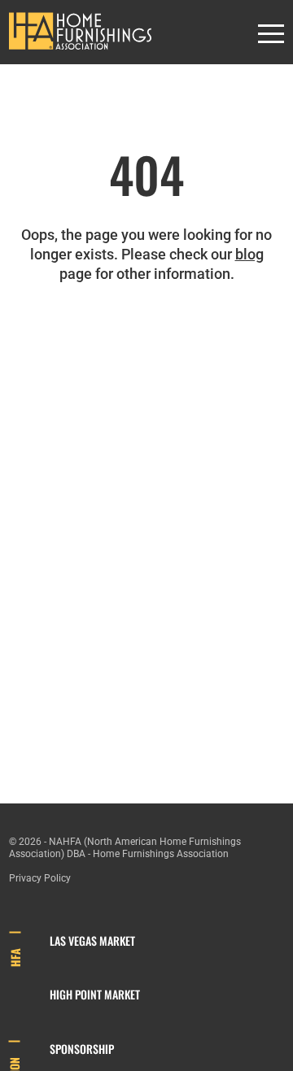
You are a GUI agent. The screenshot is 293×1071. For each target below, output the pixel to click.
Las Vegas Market (92, 940)
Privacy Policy (40, 878)
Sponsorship (82, 1048)
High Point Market (95, 994)
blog (249, 254)
